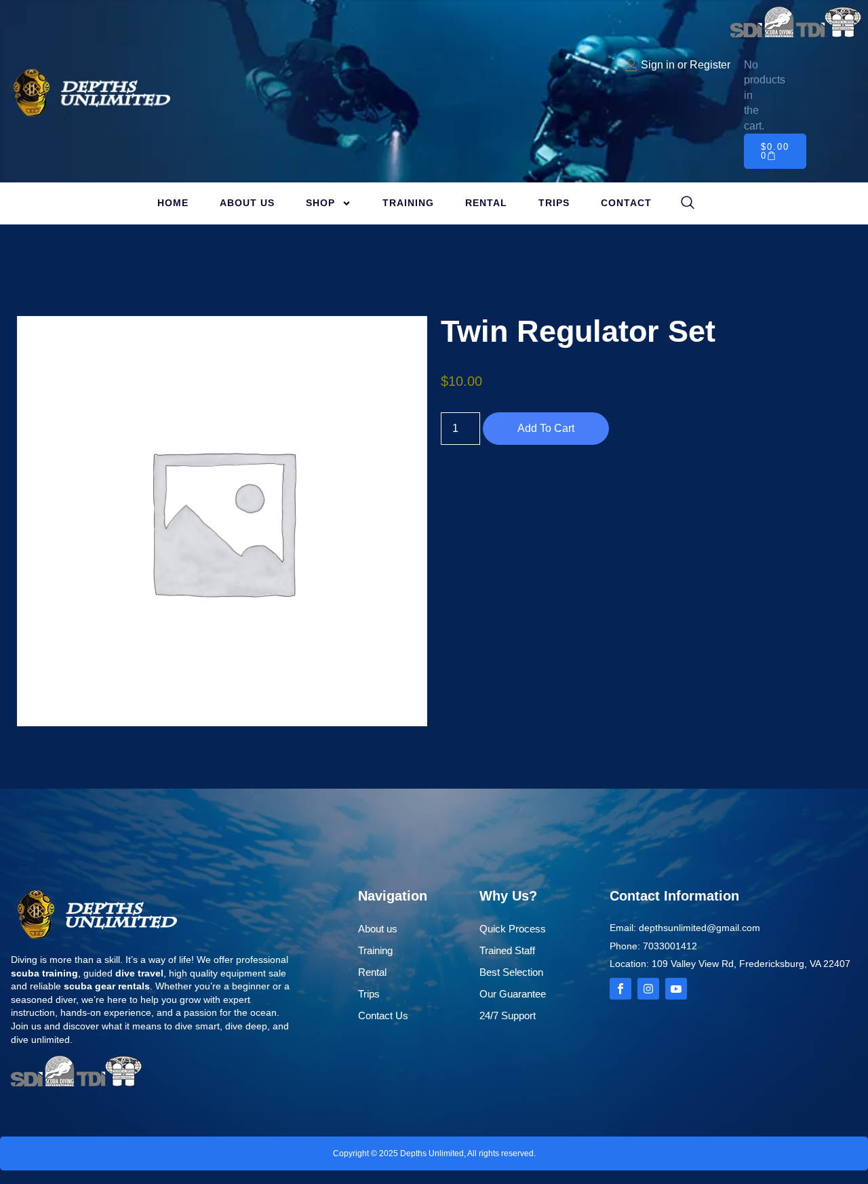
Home (173, 202)
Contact (626, 202)
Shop (320, 202)
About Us (247, 202)
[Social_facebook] (620, 989)
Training (408, 202)
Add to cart (545, 428)
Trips (554, 202)
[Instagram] (648, 989)
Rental (486, 202)
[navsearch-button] (687, 203)
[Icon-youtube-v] (676, 989)
